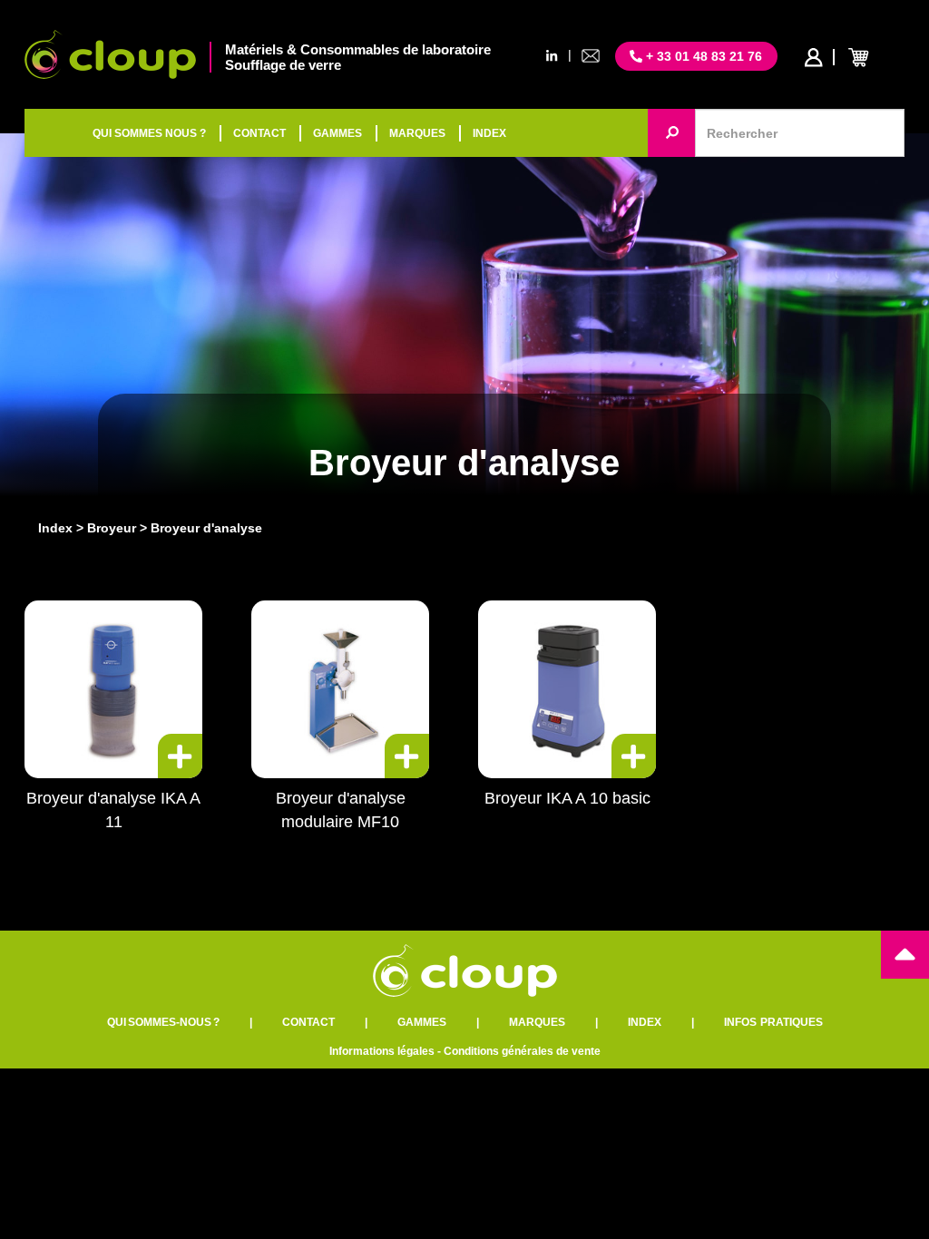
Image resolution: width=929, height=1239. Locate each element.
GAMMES (337, 133)
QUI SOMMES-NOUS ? (163, 1022)
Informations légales (382, 1051)
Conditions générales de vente (522, 1051)
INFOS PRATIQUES (773, 1022)
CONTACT (259, 133)
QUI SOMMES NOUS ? (149, 133)
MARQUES (417, 133)
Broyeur (111, 528)
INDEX (489, 133)
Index (55, 528)
